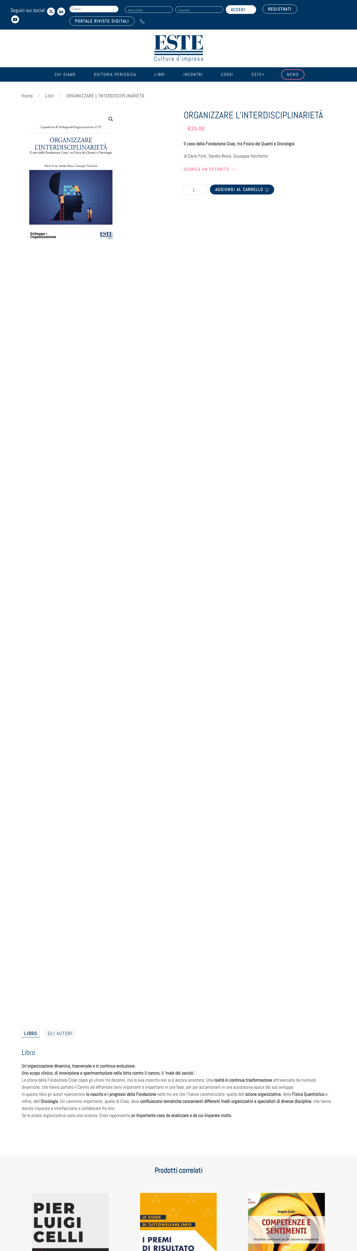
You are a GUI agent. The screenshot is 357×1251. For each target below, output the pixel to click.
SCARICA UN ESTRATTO (206, 169)
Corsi (227, 74)
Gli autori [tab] (60, 1033)
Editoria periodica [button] (115, 74)
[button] (111, 119)
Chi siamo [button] (65, 74)
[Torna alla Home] (178, 48)
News (293, 74)
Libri (159, 74)
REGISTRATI (280, 9)
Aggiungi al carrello (239, 189)
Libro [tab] (30, 1033)
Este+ (258, 74)
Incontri (193, 74)
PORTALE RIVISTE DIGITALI (102, 21)
